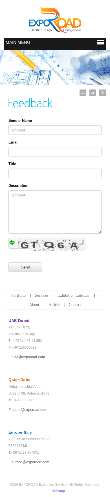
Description (18, 185)
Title (12, 164)
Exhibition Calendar (74, 295)
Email (13, 142)
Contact (75, 305)
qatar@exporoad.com (29, 410)
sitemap (58, 491)
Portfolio (18, 295)
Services (41, 295)
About (34, 305)
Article (54, 305)
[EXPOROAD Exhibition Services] (55, 19)
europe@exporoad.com (30, 462)
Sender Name (20, 120)
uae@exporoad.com (28, 357)
